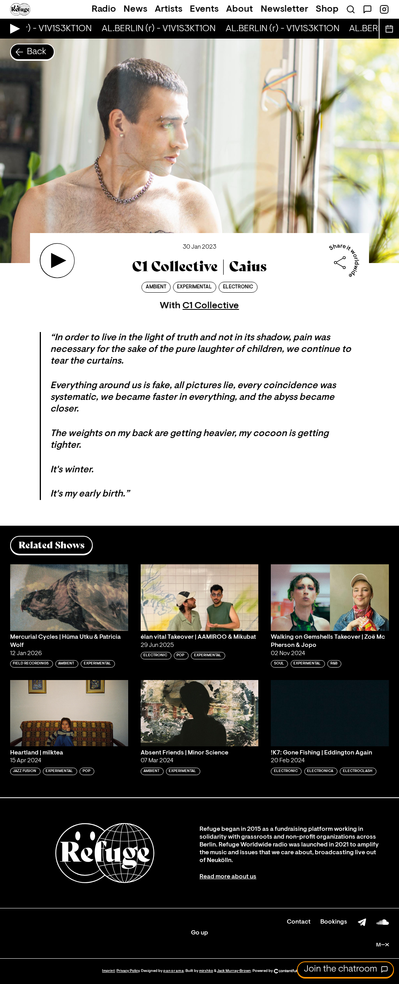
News (135, 9)
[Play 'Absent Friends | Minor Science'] (200, 713)
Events (204, 9)
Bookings (333, 922)
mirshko (206, 971)
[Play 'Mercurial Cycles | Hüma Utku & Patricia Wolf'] (69, 597)
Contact (299, 922)
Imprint (108, 971)
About (239, 9)
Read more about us (228, 877)
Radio (104, 9)
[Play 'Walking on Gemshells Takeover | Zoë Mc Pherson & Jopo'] (330, 597)
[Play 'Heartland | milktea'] (69, 713)
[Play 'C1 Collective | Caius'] (57, 260)
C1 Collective (210, 306)
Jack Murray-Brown (234, 971)
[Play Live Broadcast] (13, 29)
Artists (168, 9)
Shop (327, 9)
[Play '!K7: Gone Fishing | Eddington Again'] (330, 713)
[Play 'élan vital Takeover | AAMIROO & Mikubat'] (200, 597)
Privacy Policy (128, 971)
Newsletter (284, 9)
